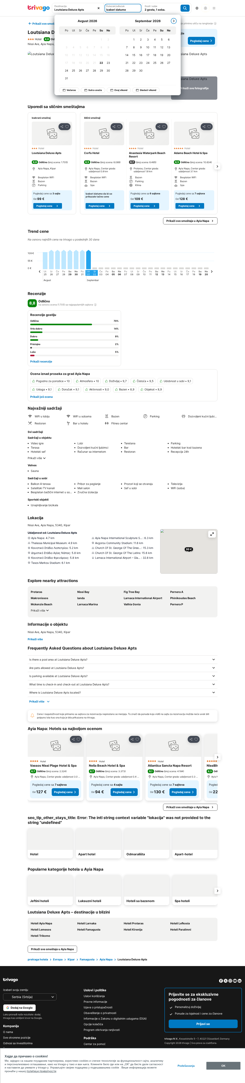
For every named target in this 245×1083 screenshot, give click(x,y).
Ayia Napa (106, 959)
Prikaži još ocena (41, 396)
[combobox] (78, 8)
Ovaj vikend (120, 90)
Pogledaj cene (199, 40)
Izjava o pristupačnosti (98, 1007)
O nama (8, 1032)
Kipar (71, 959)
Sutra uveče (95, 90)
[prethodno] (39, 272)
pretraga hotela (38, 959)
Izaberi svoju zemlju (15, 989)
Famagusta (87, 959)
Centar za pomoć (95, 1044)
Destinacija (60, 6)
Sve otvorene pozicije (16, 1037)
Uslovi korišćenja (94, 996)
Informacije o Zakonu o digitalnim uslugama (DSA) (115, 1018)
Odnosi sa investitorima (18, 1043)
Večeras (71, 90)
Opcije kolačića (93, 1024)
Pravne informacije (95, 1001)
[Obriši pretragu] (98, 8)
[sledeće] (173, 21)
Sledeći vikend (148, 90)
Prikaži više (35, 458)
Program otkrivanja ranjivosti (102, 1029)
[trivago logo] (39, 8)
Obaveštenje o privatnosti (100, 1013)
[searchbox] (77, 10)
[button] (78, 8)
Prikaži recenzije (41, 361)
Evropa (58, 959)
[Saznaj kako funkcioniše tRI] (95, 304)
